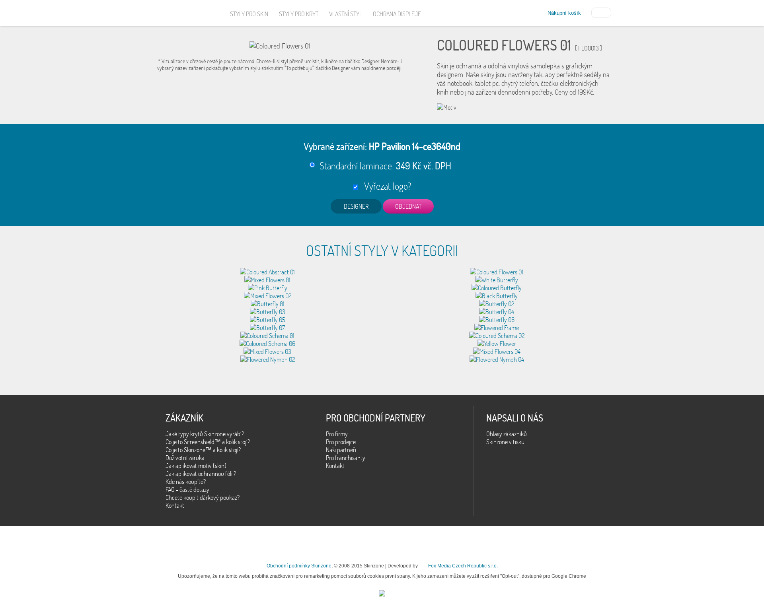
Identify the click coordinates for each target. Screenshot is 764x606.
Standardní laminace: (385, 165)
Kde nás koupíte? (186, 482)
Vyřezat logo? (385, 186)
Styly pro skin (249, 14)
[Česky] (601, 12)
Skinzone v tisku (505, 442)
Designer (356, 206)
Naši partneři (341, 450)
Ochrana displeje (397, 14)
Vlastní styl (345, 14)
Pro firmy (337, 434)
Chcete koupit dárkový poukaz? (203, 497)
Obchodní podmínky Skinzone (299, 566)
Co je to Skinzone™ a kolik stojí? (203, 450)
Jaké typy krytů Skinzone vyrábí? (205, 434)
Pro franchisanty (345, 458)
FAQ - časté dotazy (187, 489)
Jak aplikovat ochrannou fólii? (201, 474)
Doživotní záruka (185, 458)
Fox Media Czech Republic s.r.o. (463, 566)
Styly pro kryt (298, 14)
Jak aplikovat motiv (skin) (196, 466)
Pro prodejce (341, 442)
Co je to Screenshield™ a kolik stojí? (208, 442)
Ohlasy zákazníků (506, 434)
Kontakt (175, 505)
